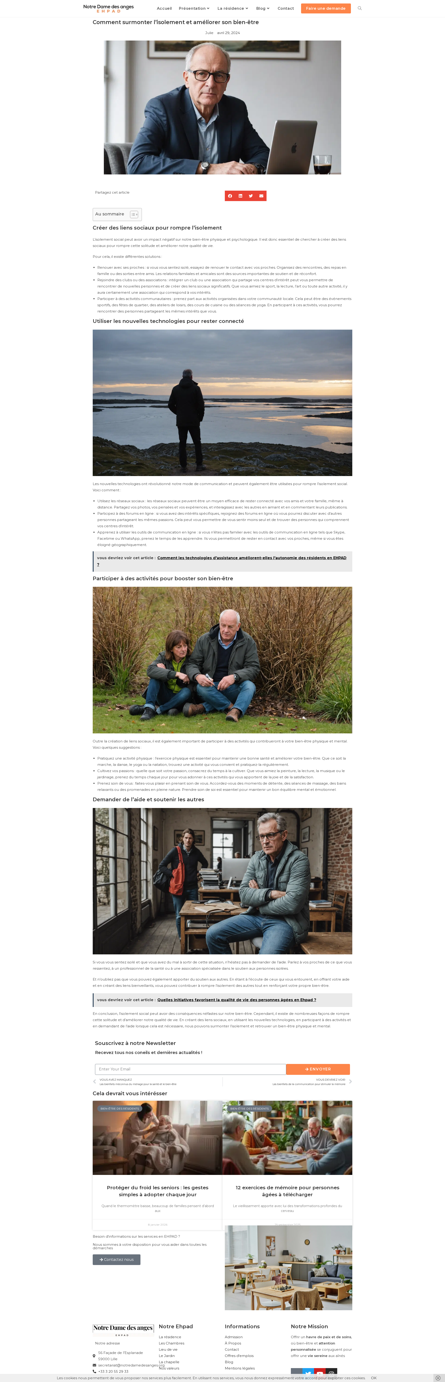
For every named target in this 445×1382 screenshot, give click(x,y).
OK (374, 1378)
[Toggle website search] (359, 8)
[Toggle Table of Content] (132, 214)
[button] (230, 196)
